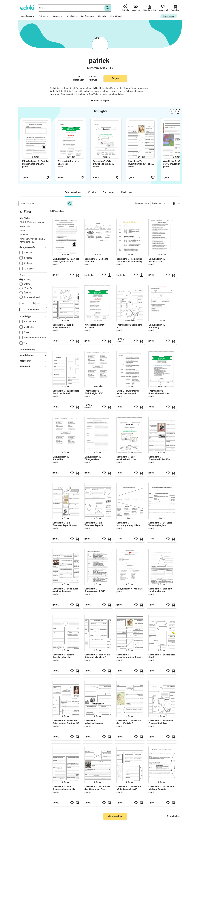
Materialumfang (27, 349)
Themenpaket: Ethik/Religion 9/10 (93, 392)
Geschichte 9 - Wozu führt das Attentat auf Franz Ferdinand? (97, 788)
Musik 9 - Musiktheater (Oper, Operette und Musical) (127, 392)
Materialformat (26, 355)
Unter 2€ (28, 284)
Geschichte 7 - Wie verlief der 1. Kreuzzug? (175, 162)
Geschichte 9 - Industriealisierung (93, 722)
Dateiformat (25, 361)
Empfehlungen (87, 16)
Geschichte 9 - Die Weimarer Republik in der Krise (65, 524)
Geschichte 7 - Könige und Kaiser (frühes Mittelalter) (129, 260)
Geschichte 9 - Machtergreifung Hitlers (128, 524)
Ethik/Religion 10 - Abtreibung (157, 326)
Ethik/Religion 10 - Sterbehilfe (61, 458)
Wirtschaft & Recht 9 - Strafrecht (68, 162)
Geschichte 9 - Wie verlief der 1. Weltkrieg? (128, 722)
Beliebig (27, 279)
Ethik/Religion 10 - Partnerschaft (157, 260)
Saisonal (56, 16)
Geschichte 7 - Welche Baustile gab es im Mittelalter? (63, 656)
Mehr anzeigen (101, 100)
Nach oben (175, 816)
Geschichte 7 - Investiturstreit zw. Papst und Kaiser (140, 162)
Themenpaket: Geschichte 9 (129, 326)
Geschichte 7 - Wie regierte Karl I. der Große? (66, 392)
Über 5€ (27, 292)
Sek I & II (42, 16)
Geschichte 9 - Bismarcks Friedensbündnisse (160, 722)
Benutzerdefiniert (32, 297)
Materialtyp (25, 316)
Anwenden (33, 309)
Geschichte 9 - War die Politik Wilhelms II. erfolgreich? (64, 326)
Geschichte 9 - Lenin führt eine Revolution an (65, 590)
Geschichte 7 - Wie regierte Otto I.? (161, 656)
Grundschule (26, 16)
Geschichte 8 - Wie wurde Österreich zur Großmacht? (66, 722)
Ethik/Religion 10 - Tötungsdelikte (93, 458)
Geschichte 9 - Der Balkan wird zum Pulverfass (161, 788)
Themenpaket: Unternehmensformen (159, 392)
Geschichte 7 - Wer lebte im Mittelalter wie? (160, 590)
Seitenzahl (24, 366)
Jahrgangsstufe (27, 247)
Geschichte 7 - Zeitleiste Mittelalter (96, 260)
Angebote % (72, 16)
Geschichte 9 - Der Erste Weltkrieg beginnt (160, 524)
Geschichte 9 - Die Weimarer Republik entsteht (93, 524)
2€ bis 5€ (28, 288)
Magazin (102, 16)
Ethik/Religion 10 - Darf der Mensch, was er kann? (35, 162)
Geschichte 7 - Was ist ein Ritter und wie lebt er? (97, 656)
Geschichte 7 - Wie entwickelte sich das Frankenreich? (103, 162)
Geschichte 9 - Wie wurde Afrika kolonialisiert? (128, 788)
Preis (21, 275)
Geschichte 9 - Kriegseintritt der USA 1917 (159, 458)
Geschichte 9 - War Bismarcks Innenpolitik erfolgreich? (64, 788)
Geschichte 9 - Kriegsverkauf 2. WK (94, 590)
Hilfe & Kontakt (116, 16)
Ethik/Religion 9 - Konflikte (129, 588)
